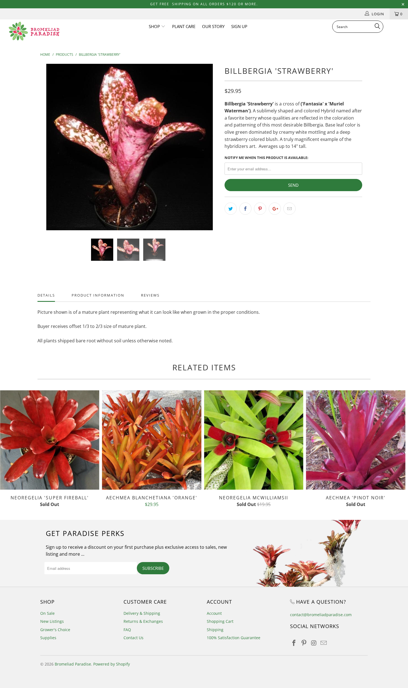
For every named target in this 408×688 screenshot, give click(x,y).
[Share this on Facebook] (245, 209)
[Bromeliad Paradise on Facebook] (294, 643)
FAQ (127, 629)
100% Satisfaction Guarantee (233, 637)
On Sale (47, 613)
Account (214, 613)
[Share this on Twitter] (231, 209)
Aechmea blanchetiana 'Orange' (152, 440)
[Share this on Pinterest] (260, 209)
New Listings (52, 621)
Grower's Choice (55, 629)
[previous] (50, 151)
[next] (209, 151)
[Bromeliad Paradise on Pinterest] (304, 643)
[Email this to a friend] (289, 209)
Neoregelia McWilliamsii (253, 440)
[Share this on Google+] (275, 209)
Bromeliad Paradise (73, 664)
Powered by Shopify (111, 664)
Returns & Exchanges (143, 621)
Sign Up (239, 26)
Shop (155, 26)
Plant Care (183, 26)
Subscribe (153, 568)
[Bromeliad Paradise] (35, 31)
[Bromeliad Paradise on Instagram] (314, 643)
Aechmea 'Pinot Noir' (356, 440)
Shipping (215, 629)
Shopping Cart (220, 621)
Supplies (48, 637)
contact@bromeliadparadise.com (321, 614)
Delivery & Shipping (142, 613)
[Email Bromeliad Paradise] (324, 643)
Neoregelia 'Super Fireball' (49, 440)
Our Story (213, 26)
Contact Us (133, 637)
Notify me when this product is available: (266, 157)
